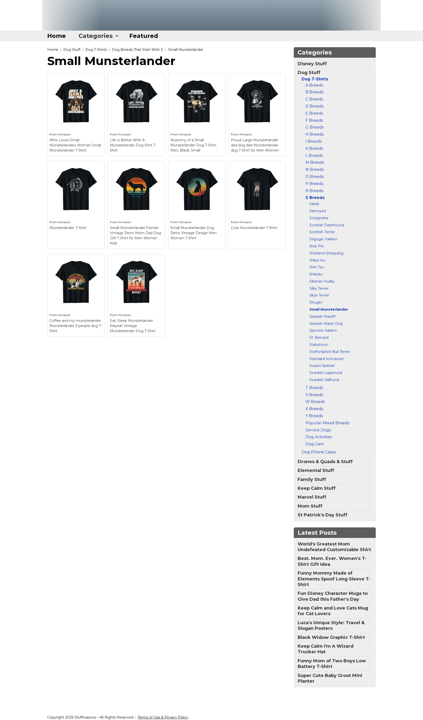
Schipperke (319, 218)
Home (56, 35)
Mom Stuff (310, 506)
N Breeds (315, 169)
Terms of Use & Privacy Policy (163, 717)
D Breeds (315, 106)
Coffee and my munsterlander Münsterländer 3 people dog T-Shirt (75, 325)
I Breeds (314, 141)
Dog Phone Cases (319, 452)
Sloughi (315, 302)
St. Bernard (319, 337)
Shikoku (316, 274)
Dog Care (315, 444)
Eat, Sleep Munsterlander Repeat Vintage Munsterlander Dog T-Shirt (132, 325)
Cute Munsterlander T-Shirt (254, 228)
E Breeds (314, 113)
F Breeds (314, 120)
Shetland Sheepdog (326, 253)
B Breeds (314, 92)
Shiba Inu (317, 260)
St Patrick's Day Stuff (322, 515)
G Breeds (315, 127)
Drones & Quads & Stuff (325, 461)
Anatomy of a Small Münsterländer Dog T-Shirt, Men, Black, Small (193, 145)
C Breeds (314, 99)
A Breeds (314, 85)
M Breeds (315, 162)
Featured (143, 35)
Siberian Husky (322, 281)
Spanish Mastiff (322, 316)
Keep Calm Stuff (317, 488)
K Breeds (314, 148)
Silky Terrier (319, 288)
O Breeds (315, 176)
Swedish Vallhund (324, 380)
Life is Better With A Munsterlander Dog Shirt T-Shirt (133, 145)
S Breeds (315, 197)
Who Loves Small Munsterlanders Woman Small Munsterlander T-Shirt (75, 145)
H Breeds (315, 134)
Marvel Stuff (312, 497)
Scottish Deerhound (326, 225)
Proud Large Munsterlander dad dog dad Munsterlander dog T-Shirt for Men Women (255, 145)
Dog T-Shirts (96, 49)
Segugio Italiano (323, 239)
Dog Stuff (71, 49)
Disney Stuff (312, 63)
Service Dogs (318, 430)
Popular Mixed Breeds (327, 423)
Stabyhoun (318, 344)
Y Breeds (314, 416)
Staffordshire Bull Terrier (329, 351)
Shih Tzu (316, 267)
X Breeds (314, 408)
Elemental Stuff (316, 470)
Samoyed (317, 211)
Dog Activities (319, 437)
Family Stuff (312, 479)
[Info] (97, 79)
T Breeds (314, 387)
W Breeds (315, 401)
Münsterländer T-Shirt (67, 228)
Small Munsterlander (185, 49)
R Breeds (314, 190)
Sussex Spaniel (321, 365)
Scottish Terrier (322, 232)
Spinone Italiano (323, 330)
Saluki (314, 204)
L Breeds (314, 155)
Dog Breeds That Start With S (137, 49)
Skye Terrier (319, 295)
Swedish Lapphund (325, 373)
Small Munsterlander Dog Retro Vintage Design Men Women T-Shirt (193, 233)
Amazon (64, 134)
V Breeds (314, 395)
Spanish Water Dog (326, 323)
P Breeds (314, 183)
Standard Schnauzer (326, 359)
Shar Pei (316, 246)
